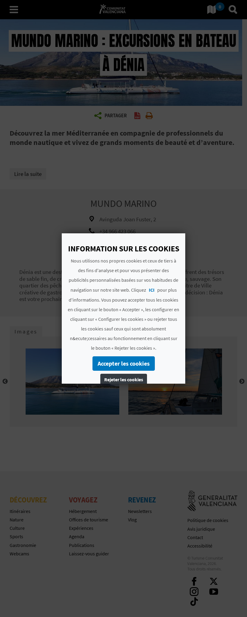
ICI (152, 290)
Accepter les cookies (124, 363)
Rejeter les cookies (123, 379)
